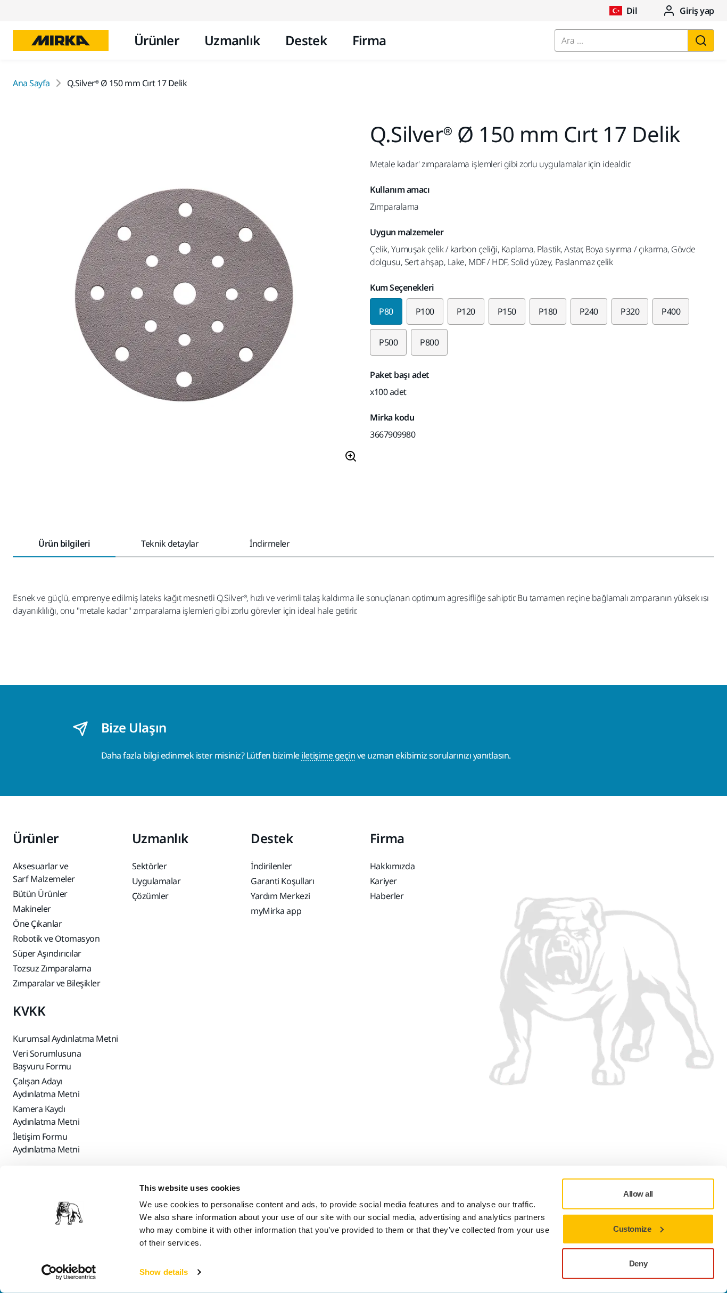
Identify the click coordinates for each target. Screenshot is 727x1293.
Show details (163, 1271)
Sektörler (149, 866)
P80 (386, 311)
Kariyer (383, 881)
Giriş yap (697, 11)
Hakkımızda (392, 866)
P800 (429, 342)
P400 (671, 311)
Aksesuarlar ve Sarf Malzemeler (44, 872)
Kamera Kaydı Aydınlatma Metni (46, 1115)
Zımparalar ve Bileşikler (56, 983)
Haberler (386, 896)
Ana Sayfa (31, 83)
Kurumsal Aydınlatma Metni (65, 1038)
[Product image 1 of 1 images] (185, 297)
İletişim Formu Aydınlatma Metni (46, 1143)
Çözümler (150, 896)
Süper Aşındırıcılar (47, 953)
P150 (507, 311)
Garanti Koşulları (282, 881)
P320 (630, 311)
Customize (632, 1228)
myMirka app (276, 911)
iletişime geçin (328, 755)
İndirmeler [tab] (270, 543)
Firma (369, 40)
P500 (388, 342)
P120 (466, 311)
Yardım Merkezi (280, 896)
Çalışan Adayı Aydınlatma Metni (46, 1087)
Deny (638, 1263)
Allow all (638, 1193)
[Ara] (701, 40)
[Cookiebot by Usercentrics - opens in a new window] (68, 1272)
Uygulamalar (156, 881)
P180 (548, 311)
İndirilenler (271, 866)
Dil (632, 11)
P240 (589, 311)
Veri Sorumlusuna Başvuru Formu (47, 1060)
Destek (306, 40)
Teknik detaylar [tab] (170, 543)
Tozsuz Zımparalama (52, 968)
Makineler (32, 909)
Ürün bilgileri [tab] (64, 543)
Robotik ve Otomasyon (56, 938)
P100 (425, 311)
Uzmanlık (232, 40)
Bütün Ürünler (40, 894)
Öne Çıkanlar (37, 923)
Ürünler (156, 40)
